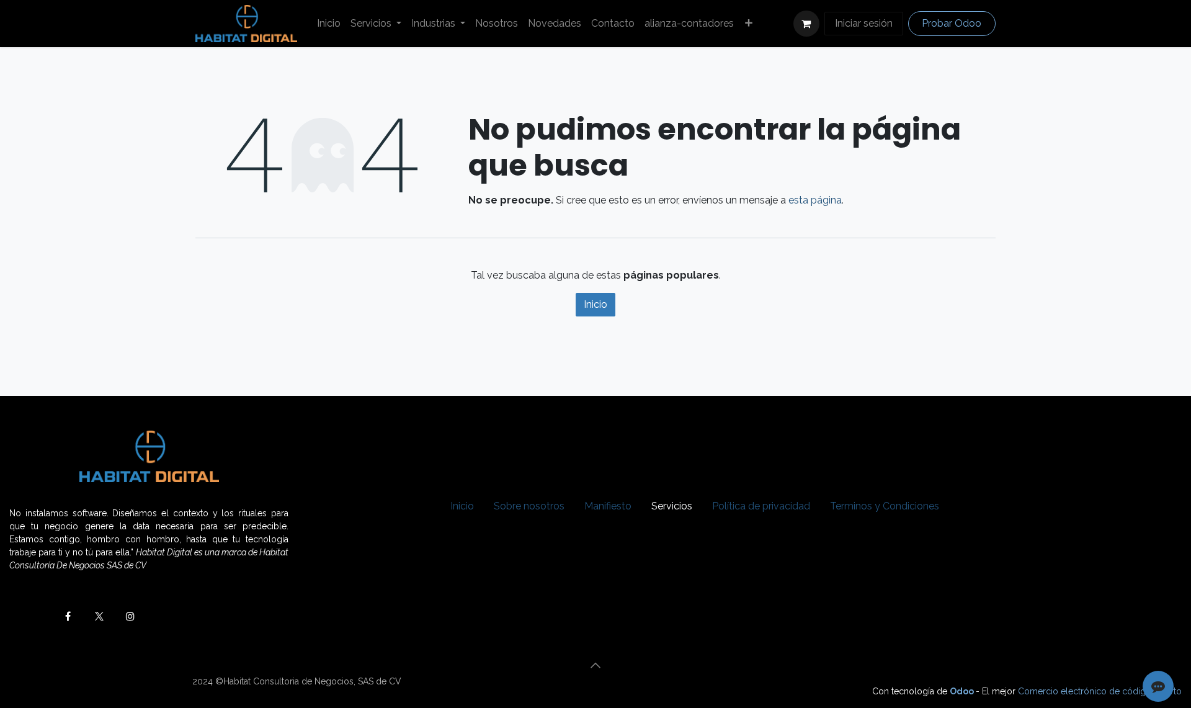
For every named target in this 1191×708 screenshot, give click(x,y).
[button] (595, 665)
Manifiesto (607, 506)
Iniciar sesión (864, 23)
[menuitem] (329, 23)
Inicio (595, 304)
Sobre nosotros (529, 506)
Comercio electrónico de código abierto (1100, 691)
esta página (815, 200)
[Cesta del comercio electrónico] (806, 24)
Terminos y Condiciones (884, 506)
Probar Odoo (951, 23)
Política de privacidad (761, 506)
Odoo (963, 691)
